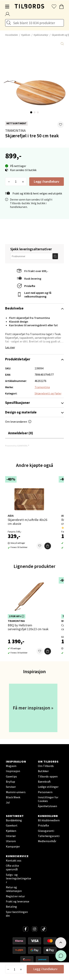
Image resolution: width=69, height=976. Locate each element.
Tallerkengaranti (48, 836)
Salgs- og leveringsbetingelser (18, 878)
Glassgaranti (46, 831)
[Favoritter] (39, 546)
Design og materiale (21, 412)
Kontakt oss (13, 860)
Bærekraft (44, 781)
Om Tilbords (46, 766)
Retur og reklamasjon (14, 889)
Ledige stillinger (48, 787)
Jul (8, 802)
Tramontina (15, 130)
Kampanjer (13, 846)
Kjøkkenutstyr (41, 34)
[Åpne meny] (7, 6)
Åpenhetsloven (47, 806)
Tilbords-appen (48, 776)
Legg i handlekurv (46, 181)
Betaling (11, 906)
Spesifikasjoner (17, 402)
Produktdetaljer (17, 359)
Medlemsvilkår (47, 841)
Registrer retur (15, 896)
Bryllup (10, 781)
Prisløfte (29, 286)
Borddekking (14, 820)
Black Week (13, 797)
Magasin (11, 766)
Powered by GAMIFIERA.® (17, 445)
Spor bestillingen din (17, 913)
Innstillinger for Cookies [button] (48, 799)
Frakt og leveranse (17, 901)
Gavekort (11, 825)
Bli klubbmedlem (49, 820)
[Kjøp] (47, 546)
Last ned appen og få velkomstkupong (37, 294)
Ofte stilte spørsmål (12, 867)
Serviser (11, 787)
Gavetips (11, 776)
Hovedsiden (11, 34)
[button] (60, 124)
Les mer (10, 347)
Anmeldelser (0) (20, 433)
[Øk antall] (22, 182)
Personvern (45, 792)
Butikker (43, 771)
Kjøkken (25, 34)
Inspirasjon (13, 771)
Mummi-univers (16, 792)
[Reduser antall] (9, 182)
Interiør (11, 836)
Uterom (11, 841)
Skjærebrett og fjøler (48, 393)
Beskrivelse (14, 308)
